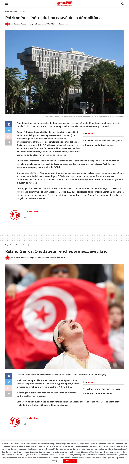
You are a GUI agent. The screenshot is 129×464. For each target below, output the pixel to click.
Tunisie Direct (20, 24)
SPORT (63, 257)
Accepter (70, 461)
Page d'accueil (11, 11)
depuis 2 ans (35, 24)
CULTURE (22, 11)
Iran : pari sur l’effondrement (99, 145)
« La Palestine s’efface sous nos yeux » (103, 140)
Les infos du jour (61, 24)
